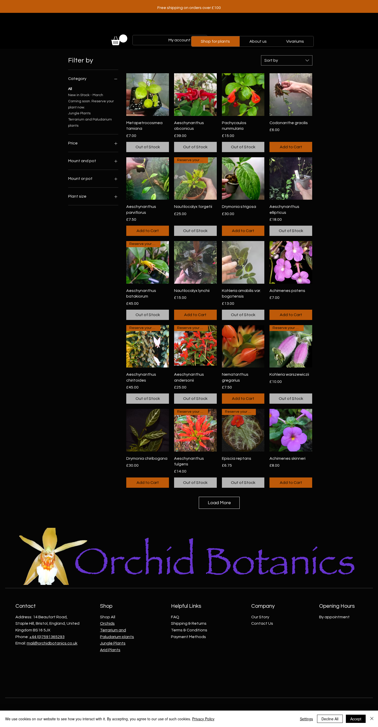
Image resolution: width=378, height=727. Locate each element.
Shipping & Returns (188, 623)
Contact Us (262, 623)
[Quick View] (147, 94)
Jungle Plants (79, 113)
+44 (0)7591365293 (47, 637)
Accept (355, 718)
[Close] (372, 719)
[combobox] (286, 60)
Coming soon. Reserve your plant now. (91, 104)
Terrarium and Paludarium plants (90, 122)
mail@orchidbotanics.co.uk (52, 643)
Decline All (329, 718)
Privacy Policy (203, 718)
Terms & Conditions (189, 630)
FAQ (175, 617)
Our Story (260, 617)
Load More (219, 502)
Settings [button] (306, 718)
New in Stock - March (85, 95)
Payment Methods (188, 637)
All (70, 89)
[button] (119, 39)
